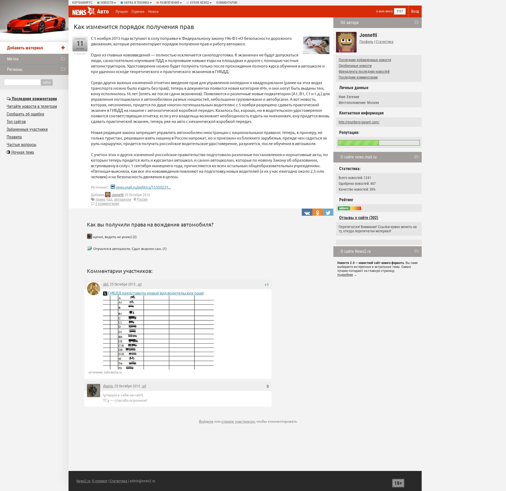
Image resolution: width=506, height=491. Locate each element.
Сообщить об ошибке (25, 114)
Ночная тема (22, 152)
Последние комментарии (358, 77)
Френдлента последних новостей (364, 71)
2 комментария (107, 203)
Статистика (384, 42)
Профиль (366, 42)
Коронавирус (82, 2)
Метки (12, 58)
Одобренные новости (355, 66)
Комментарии (226, 2)
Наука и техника (136, 2)
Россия (142, 199)
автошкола (122, 199)
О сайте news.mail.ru (358, 157)
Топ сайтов (16, 121)
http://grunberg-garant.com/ (359, 122)
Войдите (206, 421)
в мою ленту (384, 11)
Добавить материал (25, 47)
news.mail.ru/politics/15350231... (143, 187)
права (100, 199)
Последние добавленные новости (365, 60)
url (140, 284)
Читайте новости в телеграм (32, 106)
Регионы (14, 69)
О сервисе (99, 481)
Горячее (138, 11)
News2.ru (83, 481)
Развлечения (169, 2)
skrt (105, 284)
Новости (107, 2)
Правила (14, 136)
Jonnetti (117, 195)
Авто (103, 11)
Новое (153, 11)
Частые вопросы (21, 144)
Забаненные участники (27, 129)
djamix (108, 386)
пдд (109, 199)
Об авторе (349, 22)
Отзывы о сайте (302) (358, 217)
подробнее (345, 275)
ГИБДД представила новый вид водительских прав (155, 292)
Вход (415, 11)
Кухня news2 (199, 2)
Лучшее (121, 11)
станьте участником (238, 421)
